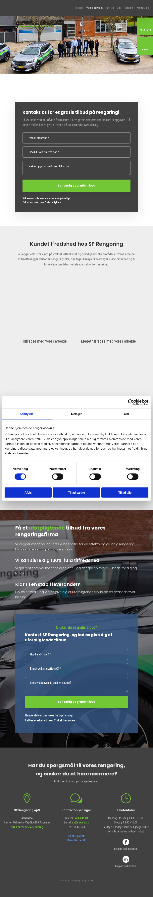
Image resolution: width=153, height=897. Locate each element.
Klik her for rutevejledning (27, 827)
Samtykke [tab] (26, 413)
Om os (110, 7)
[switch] (57, 476)
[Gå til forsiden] (25, 7)
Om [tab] (126, 413)
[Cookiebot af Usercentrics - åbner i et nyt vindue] (131, 402)
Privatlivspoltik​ (76, 840)
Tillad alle (124, 492)
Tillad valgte (76, 492)
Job (119, 7)
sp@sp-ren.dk (80, 822)
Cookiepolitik (76, 836)
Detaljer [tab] (76, 413)
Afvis (28, 492)
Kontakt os (143, 7)
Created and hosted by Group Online (76, 880)
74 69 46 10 (81, 818)
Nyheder (129, 7)
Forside (79, 7)
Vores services (94, 7)
